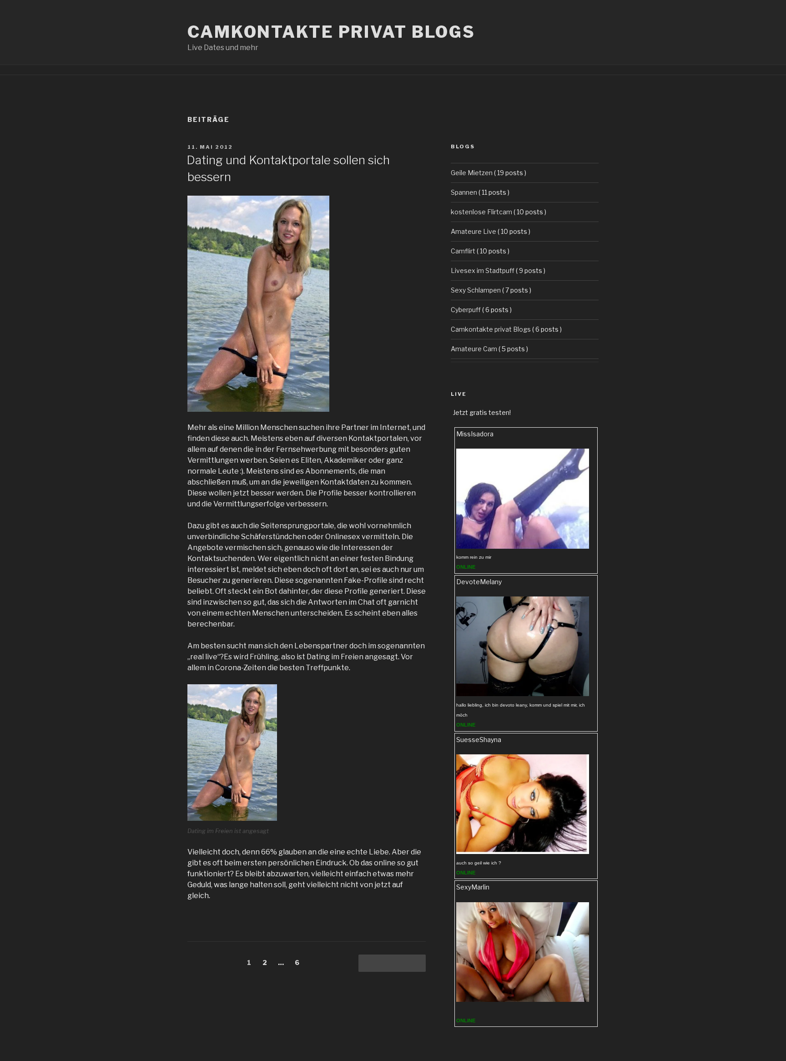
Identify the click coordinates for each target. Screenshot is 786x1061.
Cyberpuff (466, 309)
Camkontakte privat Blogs (331, 32)
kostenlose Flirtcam (481, 212)
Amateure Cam (474, 349)
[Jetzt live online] (522, 546)
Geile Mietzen (472, 173)
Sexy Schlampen (476, 290)
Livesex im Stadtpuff (482, 270)
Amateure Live (473, 231)
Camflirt (463, 251)
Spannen (464, 192)
